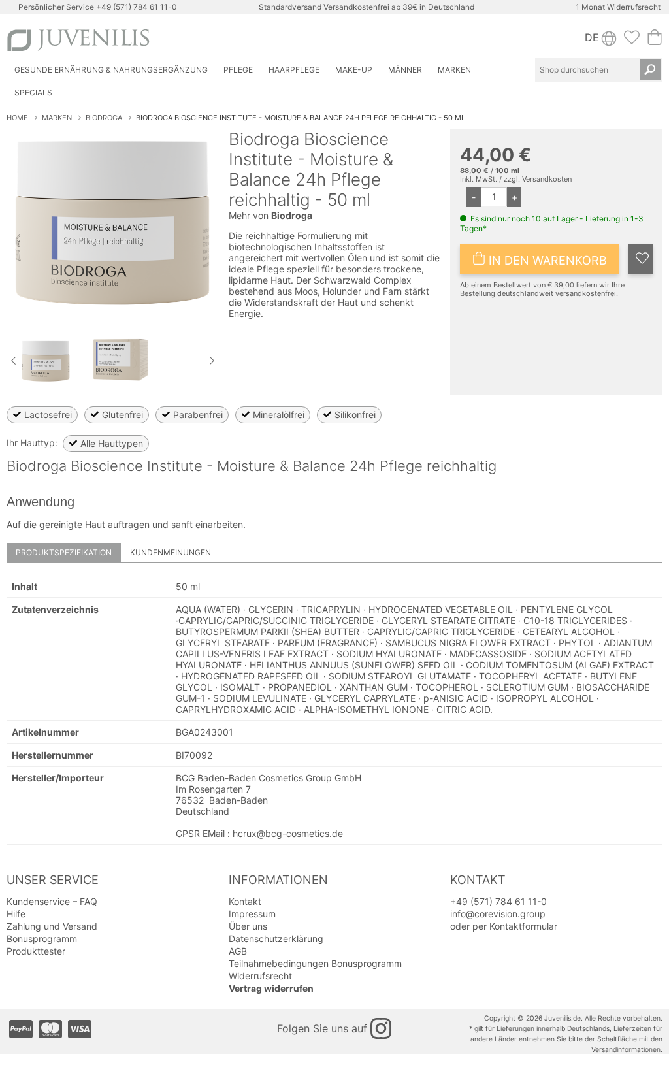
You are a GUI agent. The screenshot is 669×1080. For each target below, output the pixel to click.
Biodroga (104, 117)
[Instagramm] (380, 1028)
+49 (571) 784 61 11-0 (136, 7)
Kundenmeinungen (170, 552)
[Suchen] (650, 69)
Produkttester (36, 951)
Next (212, 361)
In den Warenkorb (546, 260)
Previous (13, 361)
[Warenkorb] (654, 41)
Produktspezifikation (64, 552)
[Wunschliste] (632, 41)
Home (17, 117)
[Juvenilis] (168, 40)
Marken (57, 117)
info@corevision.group (498, 913)
